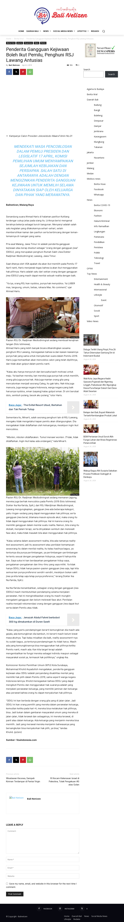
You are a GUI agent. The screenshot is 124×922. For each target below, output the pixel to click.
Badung (97, 104)
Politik (43, 43)
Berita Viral (19, 38)
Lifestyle (98, 294)
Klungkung (99, 141)
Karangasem (100, 136)
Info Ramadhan (101, 226)
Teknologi (99, 257)
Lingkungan (99, 231)
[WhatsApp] (30, 72)
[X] (16, 72)
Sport (96, 316)
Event (103, 300)
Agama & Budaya (95, 89)
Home (8, 38)
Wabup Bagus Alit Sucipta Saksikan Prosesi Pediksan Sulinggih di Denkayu (100, 474)
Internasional (100, 289)
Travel (97, 263)
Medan (90, 173)
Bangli (97, 110)
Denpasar (98, 120)
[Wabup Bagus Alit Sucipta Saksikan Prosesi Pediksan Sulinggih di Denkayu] (90, 460)
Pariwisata (99, 236)
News (36, 43)
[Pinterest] (23, 72)
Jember (90, 162)
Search (86, 69)
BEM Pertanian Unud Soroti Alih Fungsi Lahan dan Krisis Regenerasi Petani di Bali (100, 439)
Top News (92, 273)
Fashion (98, 215)
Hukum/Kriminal (101, 221)
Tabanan (98, 147)
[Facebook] (9, 72)
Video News (92, 321)
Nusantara (28, 43)
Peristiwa (98, 247)
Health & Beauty (102, 284)
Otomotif (98, 305)
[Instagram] (60, 908)
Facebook (99, 189)
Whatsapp (99, 194)
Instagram (69, 909)
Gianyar (97, 126)
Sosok (97, 310)
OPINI (90, 268)
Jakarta (19, 43)
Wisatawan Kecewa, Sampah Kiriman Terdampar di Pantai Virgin (23, 780)
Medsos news (93, 178)
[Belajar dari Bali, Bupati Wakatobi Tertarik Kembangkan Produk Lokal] (91, 404)
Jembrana (98, 131)
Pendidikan (99, 242)
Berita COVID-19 (102, 205)
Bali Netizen (14, 65)
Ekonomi (98, 210)
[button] (103, 31)
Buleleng (98, 115)
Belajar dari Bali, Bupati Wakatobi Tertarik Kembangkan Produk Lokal (100, 414)
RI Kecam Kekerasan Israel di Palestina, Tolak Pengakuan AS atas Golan (64, 781)
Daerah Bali (92, 99)
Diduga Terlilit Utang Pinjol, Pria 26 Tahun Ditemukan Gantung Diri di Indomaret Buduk (99, 352)
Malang (90, 168)
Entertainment (101, 279)
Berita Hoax (100, 184)
